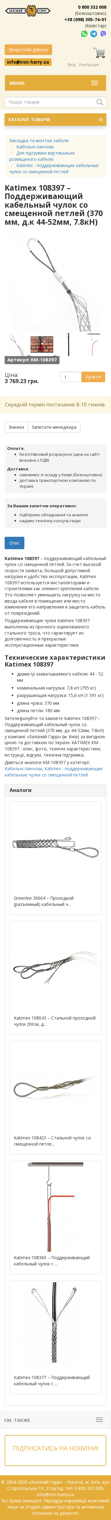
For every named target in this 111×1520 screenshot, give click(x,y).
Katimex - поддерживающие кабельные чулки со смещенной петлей (54, 772)
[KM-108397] (17, 344)
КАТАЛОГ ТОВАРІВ (29, 119)
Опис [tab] (14, 543)
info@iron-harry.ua (28, 62)
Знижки (16, 427)
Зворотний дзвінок (28, 49)
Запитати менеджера (54, 427)
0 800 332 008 (92, 7)
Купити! (93, 377)
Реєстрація (89, 64)
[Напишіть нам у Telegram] (94, 33)
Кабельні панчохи (23, 768)
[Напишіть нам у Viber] (103, 33)
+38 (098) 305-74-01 (85, 19)
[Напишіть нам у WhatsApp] (85, 33)
